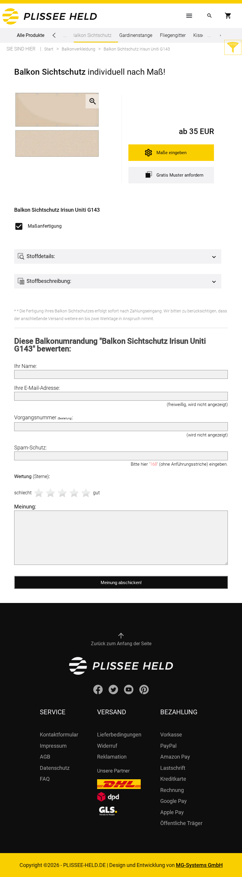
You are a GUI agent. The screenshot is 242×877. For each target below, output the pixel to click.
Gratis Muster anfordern (179, 175)
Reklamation (112, 757)
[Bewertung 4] (74, 493)
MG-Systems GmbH (199, 865)
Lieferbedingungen (119, 734)
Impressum (53, 746)
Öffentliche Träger (181, 823)
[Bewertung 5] (86, 493)
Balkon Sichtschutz (92, 35)
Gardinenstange (135, 35)
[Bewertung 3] (62, 493)
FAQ (45, 779)
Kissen (200, 35)
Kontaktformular (59, 734)
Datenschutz (55, 768)
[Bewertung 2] (50, 493)
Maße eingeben (171, 152)
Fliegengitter (173, 35)
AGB (45, 757)
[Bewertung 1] (38, 493)
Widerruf (107, 746)
